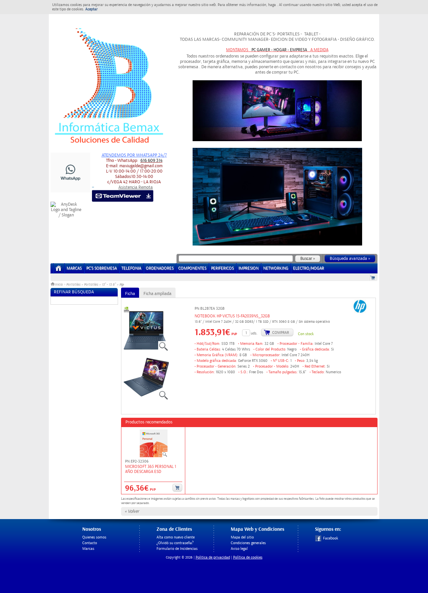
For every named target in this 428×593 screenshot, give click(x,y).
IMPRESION (248, 268)
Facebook (330, 538)
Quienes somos (94, 537)
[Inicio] (59, 270)
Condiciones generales (248, 543)
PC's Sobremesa (101, 268)
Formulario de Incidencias (177, 549)
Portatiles (73, 285)
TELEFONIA (131, 268)
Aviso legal (239, 549)
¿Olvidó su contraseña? (175, 543)
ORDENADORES (160, 268)
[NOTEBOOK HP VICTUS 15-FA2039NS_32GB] (146, 353)
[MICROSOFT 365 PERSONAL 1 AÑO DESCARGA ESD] (153, 443)
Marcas (74, 268)
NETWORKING (275, 268)
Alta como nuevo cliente (175, 537)
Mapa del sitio (242, 537)
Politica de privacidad (213, 557)
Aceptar (91, 9)
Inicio (59, 285)
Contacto (89, 543)
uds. (254, 333)
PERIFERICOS (222, 268)
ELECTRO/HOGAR (308, 268)
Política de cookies (247, 557)
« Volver (131, 511)
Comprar (280, 332)
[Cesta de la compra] (373, 277)
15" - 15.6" (109, 285)
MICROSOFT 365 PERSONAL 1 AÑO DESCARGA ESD (150, 469)
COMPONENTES (192, 268)
